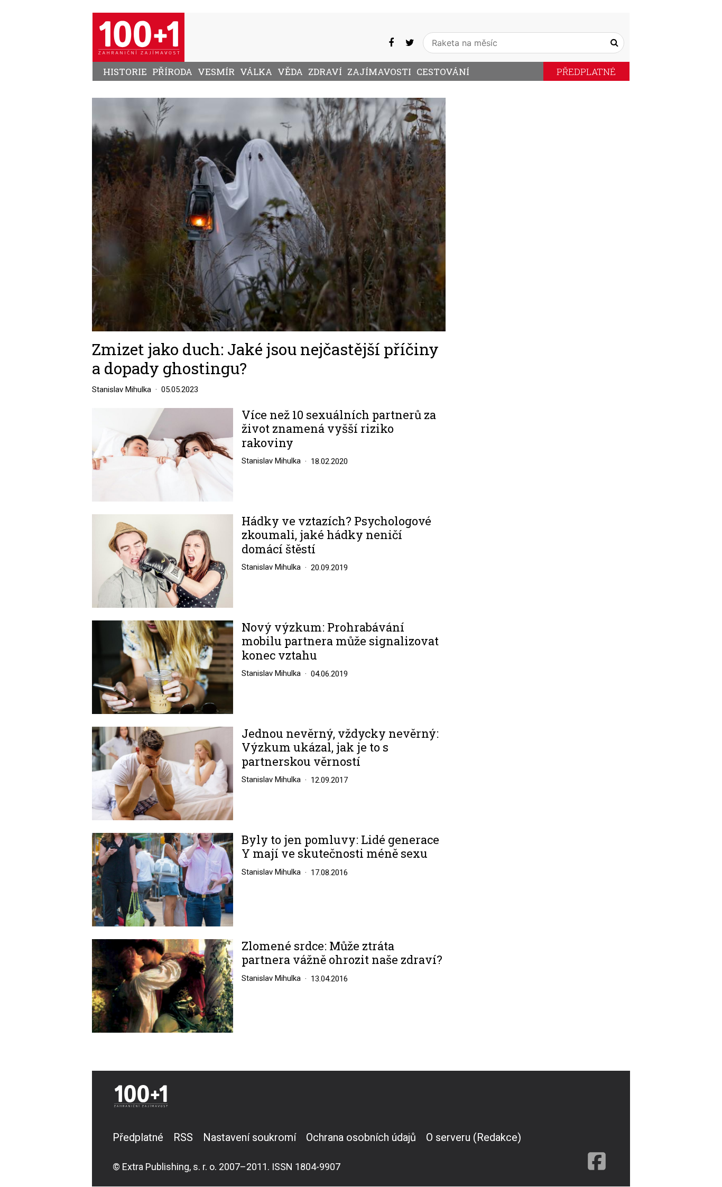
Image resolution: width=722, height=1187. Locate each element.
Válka (256, 72)
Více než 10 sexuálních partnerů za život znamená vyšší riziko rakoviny (339, 429)
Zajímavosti (379, 72)
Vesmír (216, 72)
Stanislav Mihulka (121, 389)
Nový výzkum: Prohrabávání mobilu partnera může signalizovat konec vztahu (340, 641)
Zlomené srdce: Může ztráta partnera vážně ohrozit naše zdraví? (342, 953)
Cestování (442, 72)
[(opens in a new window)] (391, 42)
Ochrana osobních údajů (361, 1137)
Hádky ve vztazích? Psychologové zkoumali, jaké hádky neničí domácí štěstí (336, 535)
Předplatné (586, 72)
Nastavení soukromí (249, 1137)
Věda (290, 72)
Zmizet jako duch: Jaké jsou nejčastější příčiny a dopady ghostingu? (265, 358)
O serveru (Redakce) (473, 1137)
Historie (125, 72)
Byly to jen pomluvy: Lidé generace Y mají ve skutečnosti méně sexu (340, 847)
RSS (183, 1137)
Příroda (172, 72)
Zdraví (325, 72)
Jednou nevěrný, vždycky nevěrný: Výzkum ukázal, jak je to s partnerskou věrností (340, 747)
